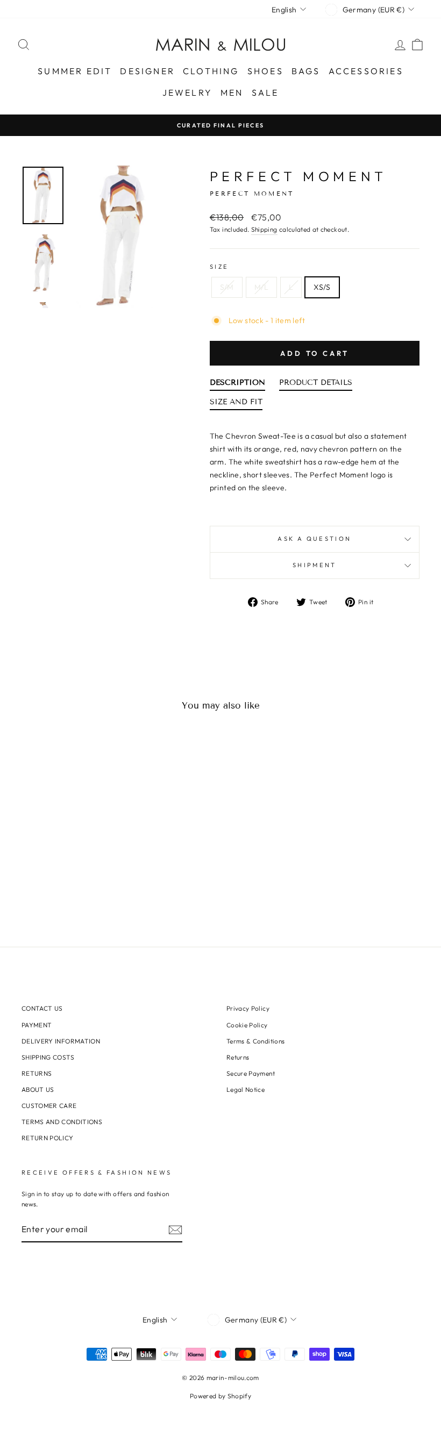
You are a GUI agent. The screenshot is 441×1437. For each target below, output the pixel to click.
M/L (261, 287)
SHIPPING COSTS (48, 1057)
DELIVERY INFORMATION (61, 1041)
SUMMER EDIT (75, 71)
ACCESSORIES (366, 71)
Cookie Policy (247, 1025)
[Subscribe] (175, 1229)
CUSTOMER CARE (49, 1106)
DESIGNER (147, 71)
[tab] (237, 385)
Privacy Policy (247, 1008)
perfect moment (298, 176)
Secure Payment (250, 1073)
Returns (237, 1057)
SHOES (265, 71)
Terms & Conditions (255, 1041)
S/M (227, 287)
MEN (232, 92)
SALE (265, 92)
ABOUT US (38, 1089)
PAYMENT (37, 1025)
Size (219, 266)
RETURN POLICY (48, 1138)
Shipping (264, 229)
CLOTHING (211, 71)
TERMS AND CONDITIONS (62, 1122)
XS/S (322, 287)
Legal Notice (245, 1089)
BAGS (306, 71)
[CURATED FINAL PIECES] (220, 125)
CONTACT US (42, 1008)
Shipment (315, 565)
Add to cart (314, 353)
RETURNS (37, 1073)
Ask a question (314, 538)
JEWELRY (187, 92)
